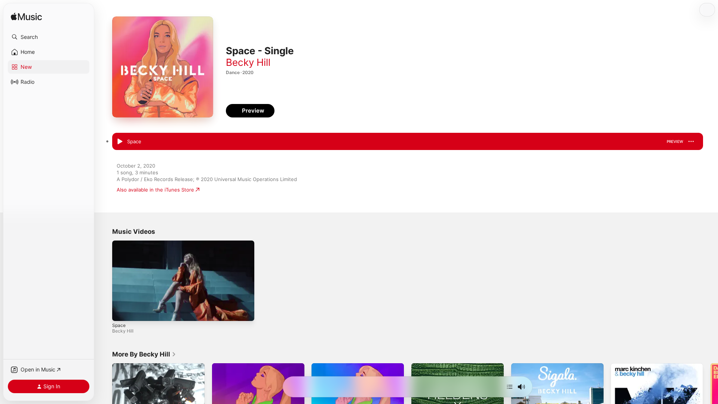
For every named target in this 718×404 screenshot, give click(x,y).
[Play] (121, 311)
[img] (26, 17)
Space (119, 325)
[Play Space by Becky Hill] (119, 141)
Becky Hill (248, 62)
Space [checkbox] (134, 141)
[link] (144, 354)
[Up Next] (509, 387)
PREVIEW (675, 141)
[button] (48, 37)
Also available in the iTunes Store (155, 190)
